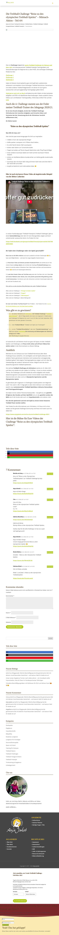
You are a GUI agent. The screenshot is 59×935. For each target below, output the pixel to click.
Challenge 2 (9, 77)
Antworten (50, 474)
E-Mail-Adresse (11, 617)
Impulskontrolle (10, 731)
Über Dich (10, 842)
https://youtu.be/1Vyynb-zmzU (23, 578)
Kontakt (9, 849)
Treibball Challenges (38, 24)
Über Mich (10, 844)
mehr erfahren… (11, 807)
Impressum (35, 842)
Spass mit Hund (10, 24)
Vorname (15, 891)
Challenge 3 (9, 80)
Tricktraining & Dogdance (13, 762)
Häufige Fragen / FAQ (38, 825)
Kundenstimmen (12, 847)
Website (8, 622)
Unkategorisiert (10, 765)
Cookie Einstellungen (38, 847)
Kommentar (10, 596)
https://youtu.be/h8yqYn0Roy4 (23, 511)
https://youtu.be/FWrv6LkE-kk (22, 560)
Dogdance (9, 728)
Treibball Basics (29, 24)
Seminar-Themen (37, 822)
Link (7, 100)
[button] (8, 452)
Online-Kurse (36, 820)
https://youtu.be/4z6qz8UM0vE (23, 483)
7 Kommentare (28, 26)
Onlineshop (22, 331)
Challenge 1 (9, 75)
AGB (33, 849)
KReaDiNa (9, 734)
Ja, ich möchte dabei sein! (20, 900)
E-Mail (27, 891)
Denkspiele (9, 725)
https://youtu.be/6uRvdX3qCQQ (23, 493)
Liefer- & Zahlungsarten (39, 851)
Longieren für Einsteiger (13, 739)
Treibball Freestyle (19, 26)
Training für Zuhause (19, 24)
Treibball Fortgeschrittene (13, 757)
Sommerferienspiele (12, 742)
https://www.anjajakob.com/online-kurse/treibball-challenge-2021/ (27, 414)
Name (8, 613)
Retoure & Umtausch (38, 853)
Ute (7, 697)
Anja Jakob (36, 866)
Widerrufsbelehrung (38, 856)
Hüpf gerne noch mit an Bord (15, 93)
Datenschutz (36, 844)
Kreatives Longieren (12, 737)
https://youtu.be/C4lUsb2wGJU (23, 519)
